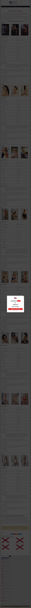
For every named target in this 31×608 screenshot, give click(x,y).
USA (2, 8)
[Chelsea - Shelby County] (3, 566)
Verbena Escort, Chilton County (7, 576)
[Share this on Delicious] (21, 534)
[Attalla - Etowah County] (3, 563)
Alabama (4, 8)
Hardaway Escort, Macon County (7, 600)
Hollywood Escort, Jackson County (8, 582)
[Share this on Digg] (18, 534)
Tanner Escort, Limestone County (7, 591)
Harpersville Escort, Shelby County (8, 573)
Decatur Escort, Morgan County (7, 585)
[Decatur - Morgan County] (3, 586)
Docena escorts (11, 13)
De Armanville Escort (18, 543)
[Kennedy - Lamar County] (3, 569)
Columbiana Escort (18, 550)
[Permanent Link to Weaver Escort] (8, 547)
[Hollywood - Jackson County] (3, 583)
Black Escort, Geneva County (7, 579)
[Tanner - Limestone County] (3, 592)
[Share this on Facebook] (12, 534)
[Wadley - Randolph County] (3, 598)
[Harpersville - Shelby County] (3, 575)
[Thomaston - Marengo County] (3, 572)
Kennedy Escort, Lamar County (7, 567)
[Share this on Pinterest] (15, 534)
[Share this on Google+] (13, 534)
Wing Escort (3, 543)
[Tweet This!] (11, 534)
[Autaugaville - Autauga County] (3, 589)
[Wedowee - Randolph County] (3, 595)
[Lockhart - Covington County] (3, 560)
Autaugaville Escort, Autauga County (8, 588)
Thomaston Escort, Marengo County (8, 570)
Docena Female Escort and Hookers (15, 11)
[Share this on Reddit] (16, 534)
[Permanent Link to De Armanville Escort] (22, 540)
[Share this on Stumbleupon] (17, 534)
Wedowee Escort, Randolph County (8, 594)
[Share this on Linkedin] (20, 534)
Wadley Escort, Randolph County (7, 597)
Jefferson (8, 535)
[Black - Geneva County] (3, 580)
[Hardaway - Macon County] (3, 601)
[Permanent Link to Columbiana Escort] (22, 547)
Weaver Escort (3, 550)
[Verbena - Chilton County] (3, 577)
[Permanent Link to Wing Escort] (8, 540)
